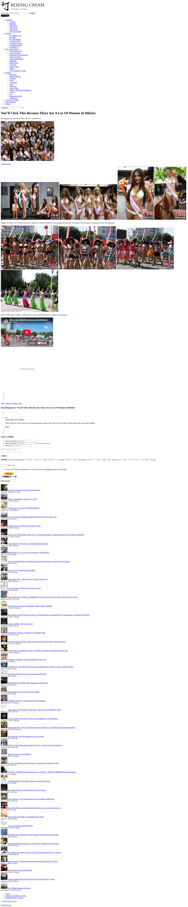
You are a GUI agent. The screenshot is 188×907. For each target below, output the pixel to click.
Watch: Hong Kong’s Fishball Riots (20, 870)
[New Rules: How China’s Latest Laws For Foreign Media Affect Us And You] (4, 852)
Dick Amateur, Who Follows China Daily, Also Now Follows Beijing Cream (34, 710)
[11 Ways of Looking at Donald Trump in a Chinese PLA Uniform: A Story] (4, 763)
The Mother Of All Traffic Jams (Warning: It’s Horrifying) (28, 683)
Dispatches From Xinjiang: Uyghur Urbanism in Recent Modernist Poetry (33, 835)
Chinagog (13, 65)
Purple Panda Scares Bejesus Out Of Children (23, 692)
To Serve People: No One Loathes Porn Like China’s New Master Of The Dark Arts (37, 642)
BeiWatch (13, 24)
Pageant (15, 403)
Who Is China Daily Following (20, 90)
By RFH (13, 37)
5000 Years (13, 26)
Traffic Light (14, 67)
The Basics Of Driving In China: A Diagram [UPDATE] (27, 674)
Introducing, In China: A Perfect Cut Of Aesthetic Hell (26, 633)
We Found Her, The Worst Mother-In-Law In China (26, 736)
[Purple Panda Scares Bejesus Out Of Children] (4, 692)
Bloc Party (13, 75)
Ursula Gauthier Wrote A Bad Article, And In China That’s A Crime (31, 879)
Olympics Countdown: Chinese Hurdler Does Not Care (27, 659)
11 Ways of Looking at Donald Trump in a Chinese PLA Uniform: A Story (33, 763)
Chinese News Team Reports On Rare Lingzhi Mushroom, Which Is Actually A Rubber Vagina (40, 667)
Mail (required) (10, 443)
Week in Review (15, 76)
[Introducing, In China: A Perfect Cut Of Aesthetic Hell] (4, 633)
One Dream (14, 30)
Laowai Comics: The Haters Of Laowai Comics (24, 588)
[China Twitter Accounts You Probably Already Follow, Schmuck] (4, 606)
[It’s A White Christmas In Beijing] (4, 888)
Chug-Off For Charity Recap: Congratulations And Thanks (28, 544)
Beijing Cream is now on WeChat (19, 754)
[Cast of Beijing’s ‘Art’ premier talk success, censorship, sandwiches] (4, 799)
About (7, 894)
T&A (20, 403)
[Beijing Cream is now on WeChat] (4, 754)
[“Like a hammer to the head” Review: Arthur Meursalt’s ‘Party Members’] (4, 719)
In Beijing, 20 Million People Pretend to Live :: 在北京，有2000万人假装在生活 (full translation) (42, 772)
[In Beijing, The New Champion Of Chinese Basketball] (4, 701)
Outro (12, 80)
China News (63, 315)
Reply (7, 427)
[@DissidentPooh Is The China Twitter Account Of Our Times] (4, 781)
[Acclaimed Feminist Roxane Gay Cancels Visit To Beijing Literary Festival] (4, 844)
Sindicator (13, 61)
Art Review (14, 98)
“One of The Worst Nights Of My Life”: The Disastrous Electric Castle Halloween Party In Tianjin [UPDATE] (46, 535)
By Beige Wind (15, 41)
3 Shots (7, 104)
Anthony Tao (7, 118)
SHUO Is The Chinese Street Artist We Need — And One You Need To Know (35, 745)
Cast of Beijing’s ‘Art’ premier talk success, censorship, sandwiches (31, 799)
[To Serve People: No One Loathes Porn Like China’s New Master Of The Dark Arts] (4, 642)
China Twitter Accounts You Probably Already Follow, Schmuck (30, 606)
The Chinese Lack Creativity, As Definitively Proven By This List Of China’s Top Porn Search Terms (43, 597)
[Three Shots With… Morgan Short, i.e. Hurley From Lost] (4, 579)
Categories (9, 20)
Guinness (8, 403)
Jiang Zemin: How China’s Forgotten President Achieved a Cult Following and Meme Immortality (41, 727)
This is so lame (6, 164)
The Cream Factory (12, 49)
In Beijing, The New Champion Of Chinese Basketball (27, 701)
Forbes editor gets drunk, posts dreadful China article (26, 817)
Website (8, 446)
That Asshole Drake (16, 59)
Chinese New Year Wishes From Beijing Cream (24, 526)
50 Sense (13, 78)
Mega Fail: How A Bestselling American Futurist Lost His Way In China (33, 861)
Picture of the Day (16, 96)
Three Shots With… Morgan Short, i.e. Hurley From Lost (27, 579)
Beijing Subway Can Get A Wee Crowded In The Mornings (28, 552)
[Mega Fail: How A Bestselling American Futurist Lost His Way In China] (4, 861)
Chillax (12, 92)
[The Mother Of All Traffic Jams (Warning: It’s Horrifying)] (4, 683)
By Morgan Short (16, 45)
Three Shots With (16, 51)
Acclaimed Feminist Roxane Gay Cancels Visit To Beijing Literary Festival (33, 844)
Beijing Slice (14, 63)
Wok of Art (13, 28)
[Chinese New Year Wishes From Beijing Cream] (4, 526)
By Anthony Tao (15, 35)
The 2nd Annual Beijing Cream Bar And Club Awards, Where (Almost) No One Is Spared (39, 561)
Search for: (4, 13)
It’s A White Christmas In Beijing (19, 888)
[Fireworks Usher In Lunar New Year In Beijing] (4, 490)
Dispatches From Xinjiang (19, 55)
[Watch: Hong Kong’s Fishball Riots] (4, 870)
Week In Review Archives (14, 898)
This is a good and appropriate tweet (20, 826)
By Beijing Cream (16, 43)
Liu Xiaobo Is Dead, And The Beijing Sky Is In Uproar (27, 790)
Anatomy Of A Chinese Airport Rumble (21, 570)
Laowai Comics (15, 53)
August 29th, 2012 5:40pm (14, 419)
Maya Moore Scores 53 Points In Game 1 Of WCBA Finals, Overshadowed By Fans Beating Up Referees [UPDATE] (49, 615)
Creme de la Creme (11, 100)
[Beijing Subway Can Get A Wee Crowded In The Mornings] (4, 552)
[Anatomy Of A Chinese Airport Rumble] (4, 570)
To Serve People (15, 57)
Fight (11, 84)
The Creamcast (10, 102)
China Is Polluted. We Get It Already (20, 624)
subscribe (48, 469)
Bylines (7, 33)
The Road (13, 86)
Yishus (12, 69)
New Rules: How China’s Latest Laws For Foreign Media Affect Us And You (34, 852)
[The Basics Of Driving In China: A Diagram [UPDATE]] (4, 674)
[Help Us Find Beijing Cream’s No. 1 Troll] (4, 499)
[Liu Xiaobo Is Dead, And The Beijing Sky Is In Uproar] (4, 790)
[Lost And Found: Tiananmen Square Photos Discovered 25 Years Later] (4, 517)
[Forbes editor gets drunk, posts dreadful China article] (4, 817)
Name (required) (11, 441)
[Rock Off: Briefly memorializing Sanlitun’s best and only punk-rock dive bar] (4, 808)
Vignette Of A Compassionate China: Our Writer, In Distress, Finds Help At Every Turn (38, 651)
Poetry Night (14, 88)
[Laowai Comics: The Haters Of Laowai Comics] (4, 588)
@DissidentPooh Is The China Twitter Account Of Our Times (29, 781)
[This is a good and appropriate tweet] (4, 826)
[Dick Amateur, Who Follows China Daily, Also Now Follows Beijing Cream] (4, 710)
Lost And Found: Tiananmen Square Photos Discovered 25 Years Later (32, 517)
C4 (11, 94)
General (12, 22)
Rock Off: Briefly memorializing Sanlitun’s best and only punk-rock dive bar (34, 808)
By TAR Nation (15, 39)
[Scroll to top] (6, 905)
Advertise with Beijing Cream (15, 896)
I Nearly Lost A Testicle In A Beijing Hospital (23, 508)
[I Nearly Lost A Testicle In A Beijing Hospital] (4, 508)
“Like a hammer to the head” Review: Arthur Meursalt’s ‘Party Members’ (33, 719)
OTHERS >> (14, 47)
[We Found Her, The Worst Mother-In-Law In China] (4, 736)
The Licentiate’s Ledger (18, 71)
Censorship (13, 82)
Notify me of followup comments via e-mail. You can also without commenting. (36, 469)
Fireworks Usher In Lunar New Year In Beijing (24, 490)
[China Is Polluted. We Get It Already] (4, 624)
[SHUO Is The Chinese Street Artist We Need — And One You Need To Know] (4, 745)
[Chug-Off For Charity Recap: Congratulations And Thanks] (4, 544)
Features (8, 73)
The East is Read (15, 31)
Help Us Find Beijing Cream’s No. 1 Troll (22, 499)
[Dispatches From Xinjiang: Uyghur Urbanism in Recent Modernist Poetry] (4, 835)
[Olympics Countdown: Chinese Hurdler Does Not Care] (4, 659)
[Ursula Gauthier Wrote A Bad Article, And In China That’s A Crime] (4, 879)
